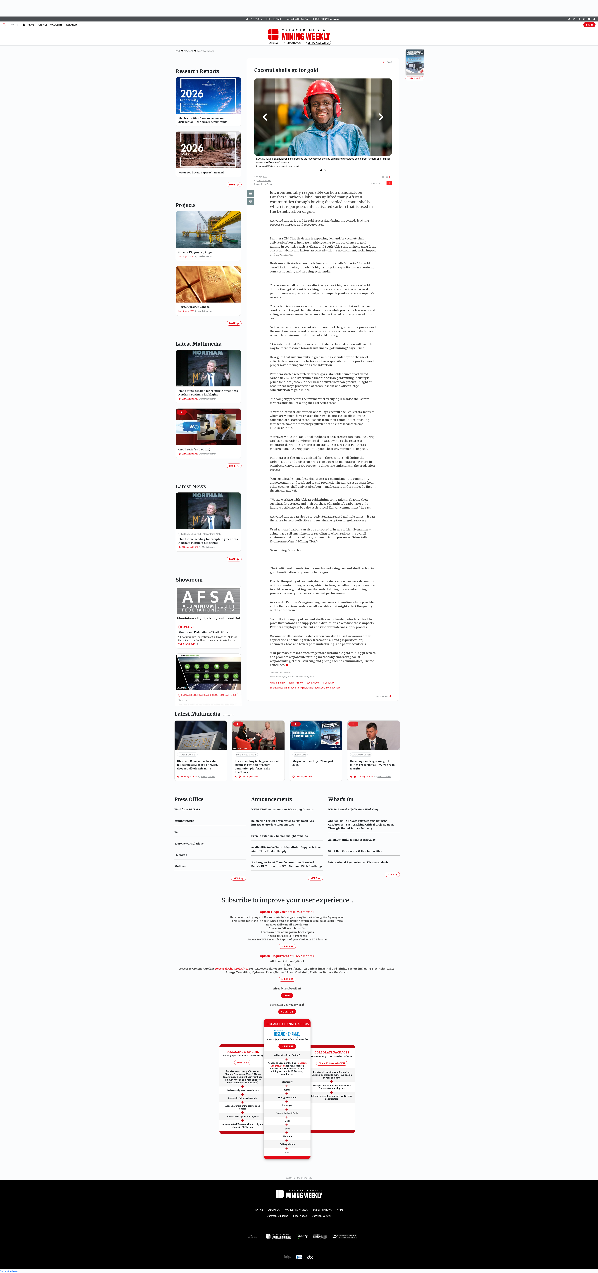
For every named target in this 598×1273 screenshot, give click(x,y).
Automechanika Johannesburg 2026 (352, 839)
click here (335, 687)
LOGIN (589, 25)
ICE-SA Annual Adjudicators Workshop (353, 809)
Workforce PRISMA (187, 809)
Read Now (414, 78)
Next (381, 117)
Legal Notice (300, 1215)
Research (71, 24)
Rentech (183, 700)
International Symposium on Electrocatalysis (358, 862)
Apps (340, 1209)
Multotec (180, 866)
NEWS (30, 24)
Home (177, 51)
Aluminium (186, 627)
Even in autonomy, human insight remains (279, 836)
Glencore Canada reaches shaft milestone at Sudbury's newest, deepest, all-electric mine (197, 765)
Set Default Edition (319, 43)
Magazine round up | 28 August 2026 (312, 763)
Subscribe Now (9, 1271)
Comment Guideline (277, 1215)
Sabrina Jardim (264, 180)
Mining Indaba (184, 820)
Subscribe (287, 946)
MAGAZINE (56, 24)
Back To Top (382, 696)
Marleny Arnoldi (208, 776)
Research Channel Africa (232, 968)
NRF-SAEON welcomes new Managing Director (282, 809)
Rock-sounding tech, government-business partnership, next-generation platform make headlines (257, 767)
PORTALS (42, 24)
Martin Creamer (209, 399)
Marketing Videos (296, 1209)
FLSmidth (180, 855)
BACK (388, 62)
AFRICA (273, 42)
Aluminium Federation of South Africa (203, 632)
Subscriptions (322, 1209)
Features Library (205, 51)
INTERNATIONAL (292, 42)
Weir (177, 832)
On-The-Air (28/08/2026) (194, 449)
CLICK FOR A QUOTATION (332, 1063)
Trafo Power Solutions (189, 843)
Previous (264, 117)
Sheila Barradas (205, 256)
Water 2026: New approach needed (201, 172)
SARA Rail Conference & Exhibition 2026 (355, 851)
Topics (259, 1209)
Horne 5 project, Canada (194, 306)
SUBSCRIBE (243, 1062)
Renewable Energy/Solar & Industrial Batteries (208, 695)
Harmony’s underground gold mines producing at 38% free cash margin (372, 765)
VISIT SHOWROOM (187, 644)
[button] (182, 412)
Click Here (287, 1011)
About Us (274, 1209)
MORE (232, 184)
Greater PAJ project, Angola (196, 252)
